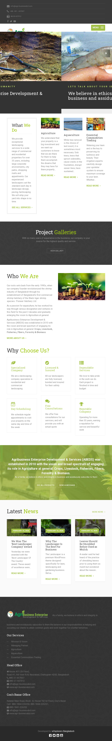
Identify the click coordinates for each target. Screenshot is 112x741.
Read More (17, 568)
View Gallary (57, 246)
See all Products (45, 480)
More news (97, 507)
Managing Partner (19, 641)
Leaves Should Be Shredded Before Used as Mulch (88, 540)
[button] (6, 53)
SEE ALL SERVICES (21, 202)
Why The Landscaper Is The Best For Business (53, 540)
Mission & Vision (19, 637)
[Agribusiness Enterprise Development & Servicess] (27, 27)
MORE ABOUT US (15, 333)
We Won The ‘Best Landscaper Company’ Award (21, 539)
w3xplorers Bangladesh (63, 726)
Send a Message (67, 480)
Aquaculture (71, 130)
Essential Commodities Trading (94, 133)
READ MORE (47, 170)
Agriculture (48, 128)
